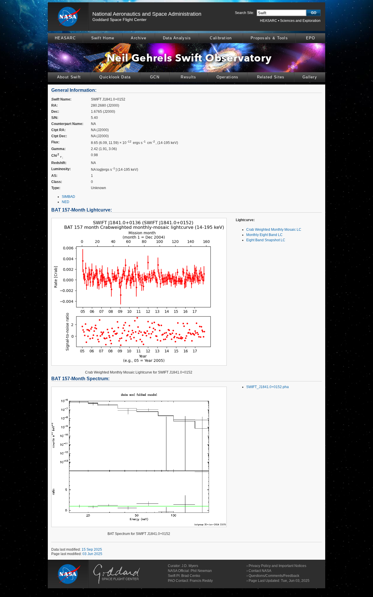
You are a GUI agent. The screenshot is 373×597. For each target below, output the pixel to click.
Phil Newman (201, 571)
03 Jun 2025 (92, 554)
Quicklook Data (115, 77)
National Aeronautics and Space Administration (146, 14)
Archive (138, 38)
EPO (310, 38)
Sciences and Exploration (300, 21)
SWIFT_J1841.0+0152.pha (267, 387)
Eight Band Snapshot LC (265, 240)
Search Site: (244, 13)
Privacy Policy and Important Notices (277, 566)
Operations (228, 77)
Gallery (309, 77)
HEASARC (268, 21)
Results (188, 77)
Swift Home (103, 38)
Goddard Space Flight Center (119, 19)
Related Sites (271, 77)
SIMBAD (68, 197)
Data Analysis (177, 38)
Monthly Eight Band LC (264, 235)
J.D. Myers (190, 566)
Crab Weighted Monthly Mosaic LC (273, 230)
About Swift (69, 77)
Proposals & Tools (269, 38)
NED (65, 202)
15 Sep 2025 (92, 549)
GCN (154, 77)
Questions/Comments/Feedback (274, 576)
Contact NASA (260, 571)
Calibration (221, 38)
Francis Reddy (201, 581)
